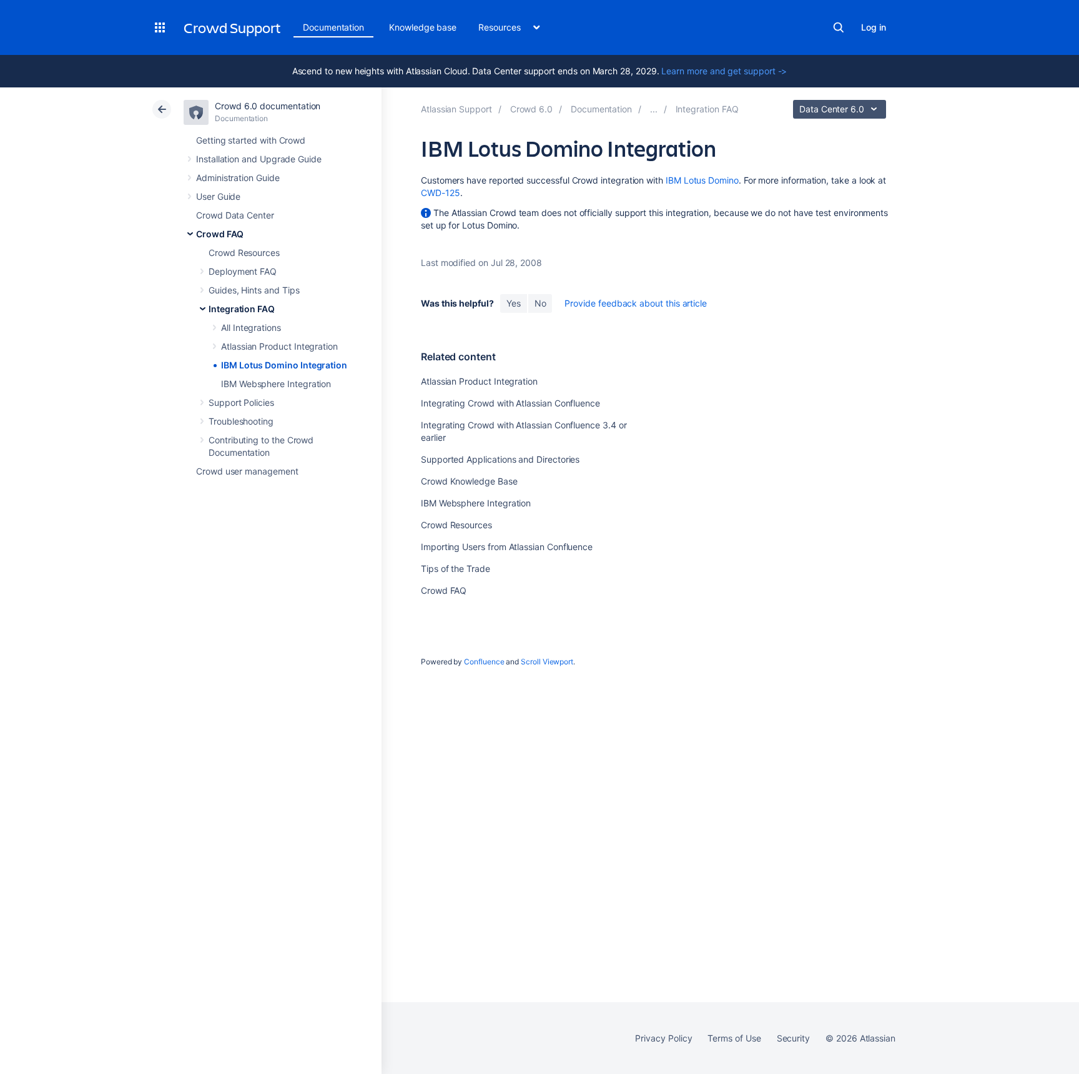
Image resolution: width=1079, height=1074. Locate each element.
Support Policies (241, 402)
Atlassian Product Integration (279, 346)
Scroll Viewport (547, 661)
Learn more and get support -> (724, 71)
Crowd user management (247, 471)
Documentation (333, 27)
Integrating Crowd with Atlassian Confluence (510, 403)
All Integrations (251, 327)
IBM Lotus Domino (702, 180)
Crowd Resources (244, 252)
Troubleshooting (241, 421)
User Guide (218, 196)
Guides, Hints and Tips (254, 290)
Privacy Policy (663, 1038)
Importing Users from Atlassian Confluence (507, 546)
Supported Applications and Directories (500, 459)
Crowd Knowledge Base (469, 481)
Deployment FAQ (243, 271)
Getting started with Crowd (250, 140)
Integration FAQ (242, 308)
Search (839, 27)
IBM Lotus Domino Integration (284, 365)
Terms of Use (734, 1038)
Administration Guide (238, 177)
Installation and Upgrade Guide (259, 159)
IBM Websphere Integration (276, 383)
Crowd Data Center (235, 215)
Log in (873, 27)
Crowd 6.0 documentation (267, 106)
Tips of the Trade (455, 568)
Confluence (484, 661)
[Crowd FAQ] (654, 109)
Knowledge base (422, 27)
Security (793, 1038)
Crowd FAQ (220, 234)
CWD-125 (440, 192)
